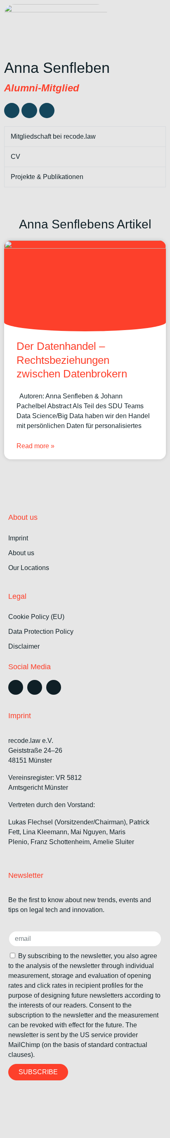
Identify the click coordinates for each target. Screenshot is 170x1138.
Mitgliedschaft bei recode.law (53, 136)
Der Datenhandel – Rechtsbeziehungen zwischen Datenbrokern (72, 360)
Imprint (18, 538)
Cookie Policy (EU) (36, 616)
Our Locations (28, 567)
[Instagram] (34, 687)
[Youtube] (53, 687)
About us (21, 552)
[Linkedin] (11, 110)
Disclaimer (24, 646)
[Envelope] (46, 110)
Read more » (35, 445)
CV (15, 156)
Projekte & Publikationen (47, 176)
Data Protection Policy (40, 631)
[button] (155, 16)
